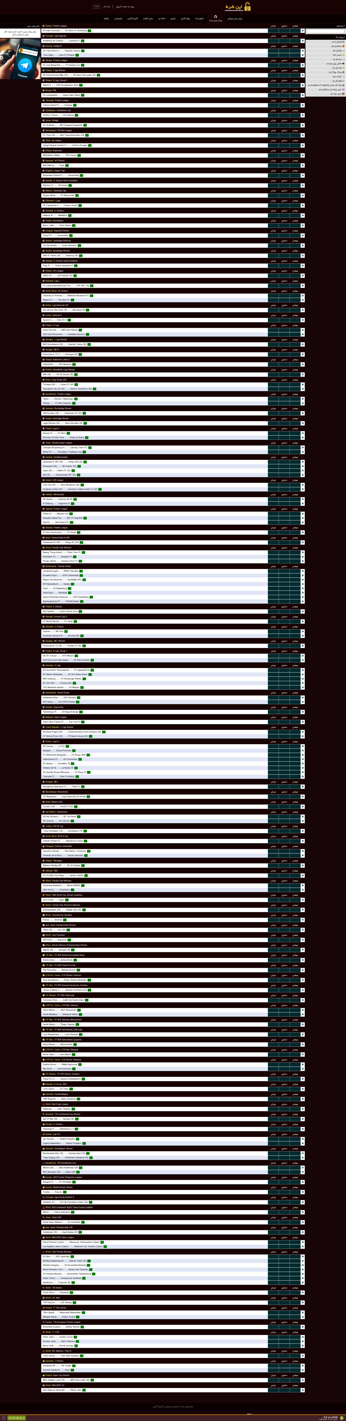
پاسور (173, 18)
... (273, 30)
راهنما (106, 18)
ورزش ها (340, 37)
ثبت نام (107, 6)
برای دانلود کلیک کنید (15, 1418)
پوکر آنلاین (185, 18)
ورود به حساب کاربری (125, 6)
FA (97, 6)
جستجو (340, 26)
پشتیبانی (118, 18)
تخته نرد (161, 18)
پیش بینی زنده (215, 20)
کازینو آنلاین (132, 18)
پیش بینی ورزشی (234, 18)
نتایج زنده (199, 18)
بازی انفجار (148, 18)
